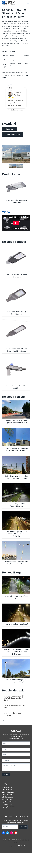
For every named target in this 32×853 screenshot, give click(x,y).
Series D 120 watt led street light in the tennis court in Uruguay (16, 477)
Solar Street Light (7, 799)
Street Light (6, 720)
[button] (12, 166)
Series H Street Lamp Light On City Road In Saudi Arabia (16, 563)
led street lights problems (17, 41)
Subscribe (23, 827)
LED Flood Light (7, 789)
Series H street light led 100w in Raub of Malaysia (16, 505)
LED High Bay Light (8, 792)
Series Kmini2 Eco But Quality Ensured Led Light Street (16, 350)
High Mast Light (7, 802)
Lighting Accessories (8, 807)
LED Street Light (4, 64)
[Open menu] (28, 3)
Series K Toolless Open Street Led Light (16, 387)
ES (19, 846)
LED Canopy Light (7, 794)
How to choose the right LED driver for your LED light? (16, 681)
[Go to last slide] (3, 154)
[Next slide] (28, 154)
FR (21, 846)
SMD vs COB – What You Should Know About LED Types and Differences (16, 652)
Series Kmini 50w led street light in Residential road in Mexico (16, 449)
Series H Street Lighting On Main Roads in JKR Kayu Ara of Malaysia (16, 534)
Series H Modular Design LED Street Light (16, 201)
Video (6, 212)
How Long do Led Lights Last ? (16, 624)
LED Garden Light (7, 797)
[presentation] (16, 187)
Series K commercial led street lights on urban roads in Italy (16, 422)
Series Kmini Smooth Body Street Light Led (16, 313)
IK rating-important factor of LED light (16, 597)
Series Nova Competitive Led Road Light (16, 276)
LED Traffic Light (7, 804)
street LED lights (21, 28)
